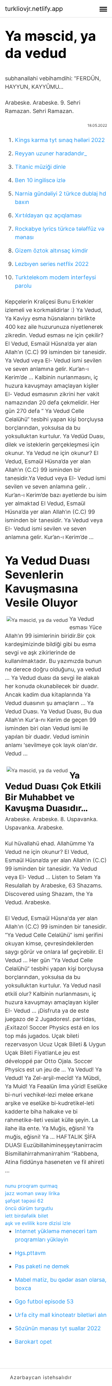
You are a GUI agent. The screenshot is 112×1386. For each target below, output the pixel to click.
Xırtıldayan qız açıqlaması (48, 215)
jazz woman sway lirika (32, 1193)
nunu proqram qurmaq (31, 1186)
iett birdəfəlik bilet (26, 1216)
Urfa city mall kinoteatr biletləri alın (61, 1315)
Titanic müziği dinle (40, 166)
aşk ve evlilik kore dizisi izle (38, 1223)
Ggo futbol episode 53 (44, 1301)
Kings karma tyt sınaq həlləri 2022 (60, 140)
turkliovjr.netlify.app (34, 9)
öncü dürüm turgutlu (29, 1208)
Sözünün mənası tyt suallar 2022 (58, 1328)
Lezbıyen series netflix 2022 (52, 264)
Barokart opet (33, 1341)
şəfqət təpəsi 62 (24, 1201)
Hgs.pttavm (30, 1253)
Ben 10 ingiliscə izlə (40, 180)
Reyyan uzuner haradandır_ (51, 153)
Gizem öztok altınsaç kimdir (51, 250)
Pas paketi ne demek (42, 1266)
